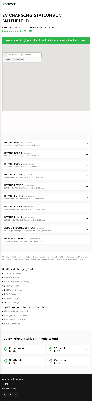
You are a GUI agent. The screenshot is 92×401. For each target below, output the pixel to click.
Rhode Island (36, 27)
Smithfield (50, 27)
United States (20, 27)
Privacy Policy (9, 388)
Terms (5, 384)
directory (7, 27)
